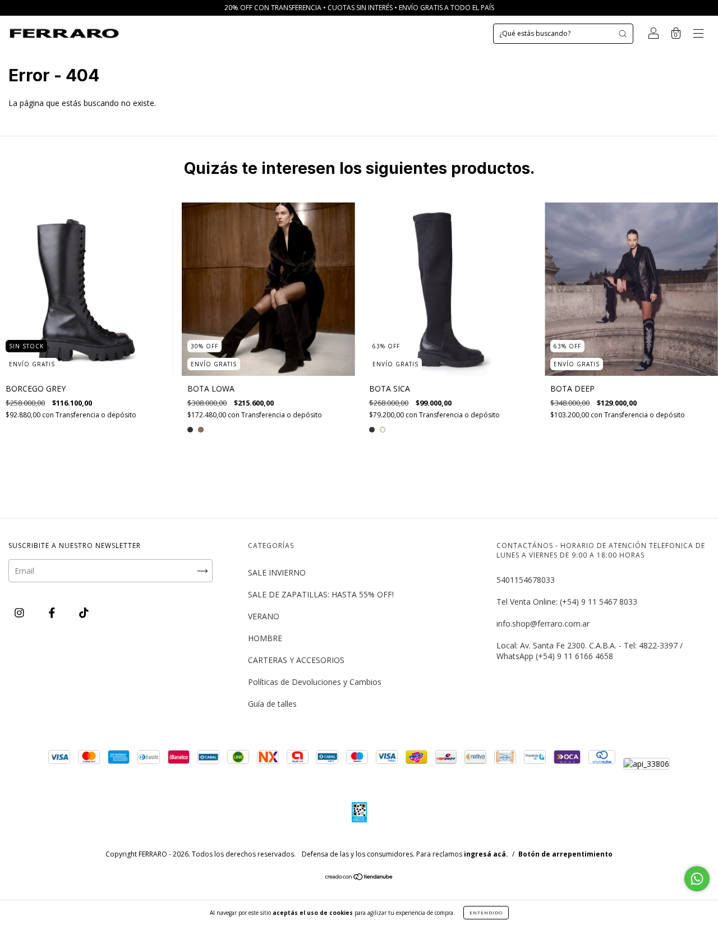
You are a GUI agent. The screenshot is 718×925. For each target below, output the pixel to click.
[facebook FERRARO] (53, 612)
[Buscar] (622, 33)
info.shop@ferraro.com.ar (543, 623)
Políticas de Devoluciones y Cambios (314, 682)
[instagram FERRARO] (20, 612)
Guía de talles (272, 703)
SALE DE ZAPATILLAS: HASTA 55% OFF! (321, 594)
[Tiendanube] (359, 877)
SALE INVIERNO (277, 572)
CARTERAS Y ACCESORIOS (296, 660)
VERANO (263, 616)
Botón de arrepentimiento (565, 854)
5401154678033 (525, 579)
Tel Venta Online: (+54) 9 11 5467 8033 (566, 601)
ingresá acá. (486, 854)
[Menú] (698, 34)
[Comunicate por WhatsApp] (697, 878)
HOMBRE (265, 638)
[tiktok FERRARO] (84, 612)
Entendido (486, 912)
